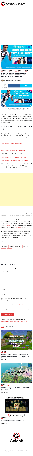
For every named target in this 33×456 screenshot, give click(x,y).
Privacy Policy (19, 304)
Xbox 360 (4, 249)
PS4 (27, 246)
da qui (29, 213)
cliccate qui (10, 225)
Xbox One (10, 249)
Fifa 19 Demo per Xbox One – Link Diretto (13, 150)
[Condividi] (14, 85)
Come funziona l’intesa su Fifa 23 (14, 421)
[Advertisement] (16, 24)
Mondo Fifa (4, 70)
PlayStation (21, 70)
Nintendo (11, 70)
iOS (2, 351)
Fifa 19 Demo (4, 246)
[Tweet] (26, 85)
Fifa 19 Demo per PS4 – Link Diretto (12, 143)
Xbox (26, 70)
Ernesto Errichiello (9, 80)
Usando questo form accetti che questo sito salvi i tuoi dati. (16, 309)
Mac (5, 351)
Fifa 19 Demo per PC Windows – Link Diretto (14, 157)
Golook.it (26, 450)
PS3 (24, 246)
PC (15, 70)
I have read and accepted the (13, 304)
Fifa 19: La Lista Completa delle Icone (19, 207)
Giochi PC (11, 246)
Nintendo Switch (18, 246)
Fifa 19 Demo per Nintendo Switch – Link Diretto (15, 160)
